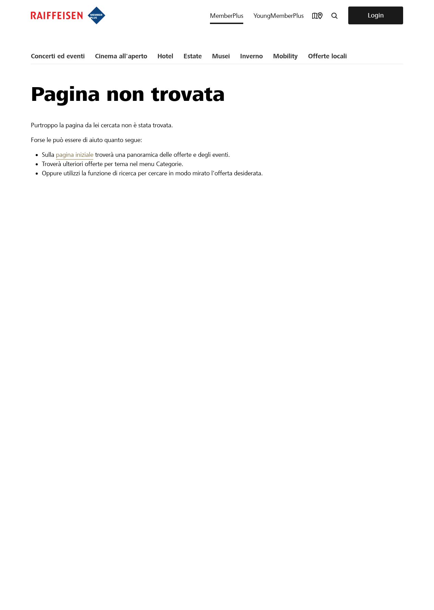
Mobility (285, 56)
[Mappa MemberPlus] (317, 15)
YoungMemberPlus (279, 15)
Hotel (165, 56)
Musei (221, 56)
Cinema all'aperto (121, 56)
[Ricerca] (334, 15)
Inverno (251, 56)
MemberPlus (226, 15)
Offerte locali (327, 56)
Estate (193, 56)
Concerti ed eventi (58, 56)
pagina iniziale (74, 154)
